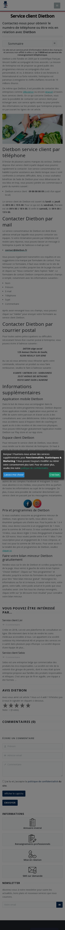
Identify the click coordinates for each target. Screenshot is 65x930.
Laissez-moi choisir (14, 474)
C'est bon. (55, 474)
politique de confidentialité (34, 468)
